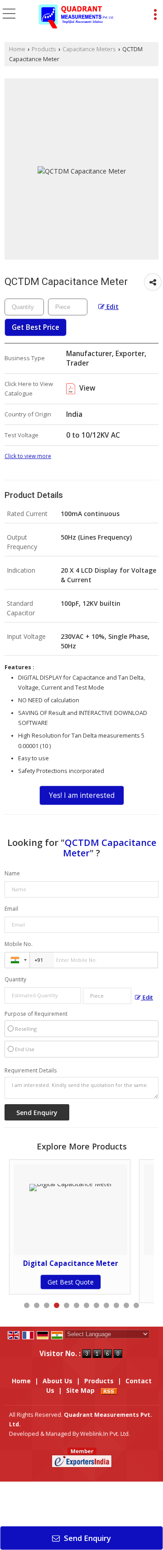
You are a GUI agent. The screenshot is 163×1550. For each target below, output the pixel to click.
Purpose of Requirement (36, 1014)
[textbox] (67, 307)
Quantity (15, 979)
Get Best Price (35, 327)
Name (12, 873)
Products (44, 49)
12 (136, 1305)
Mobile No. (19, 944)
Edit (112, 306)
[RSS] (109, 1390)
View (86, 388)
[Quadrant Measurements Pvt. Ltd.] (76, 17)
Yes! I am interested (82, 795)
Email (11, 909)
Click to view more (28, 455)
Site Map (80, 1390)
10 (116, 1305)
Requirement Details (31, 1070)
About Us (57, 1380)
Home (17, 49)
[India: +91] (17, 960)
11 (126, 1305)
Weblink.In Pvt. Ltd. (105, 1434)
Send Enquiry (86, 1538)
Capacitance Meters (89, 49)
